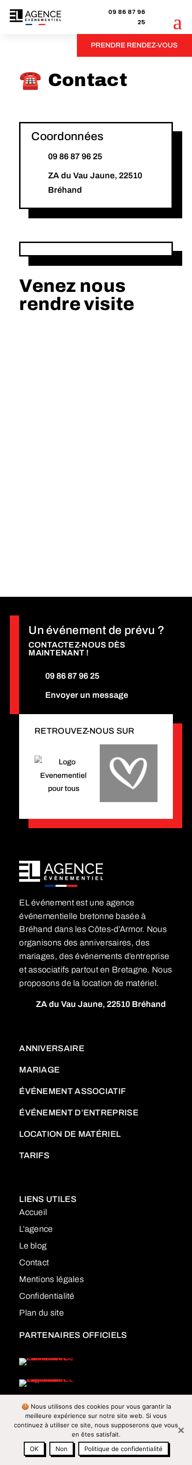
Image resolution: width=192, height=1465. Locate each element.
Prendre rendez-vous (134, 45)
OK (34, 1448)
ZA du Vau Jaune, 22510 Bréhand (95, 183)
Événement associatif (72, 1091)
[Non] (180, 1430)
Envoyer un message (86, 695)
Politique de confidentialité (123, 1448)
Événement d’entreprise (78, 1112)
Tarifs (34, 1155)
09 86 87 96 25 (126, 17)
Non (61, 1448)
